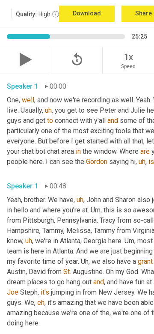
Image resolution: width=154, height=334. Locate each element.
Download (87, 13)
